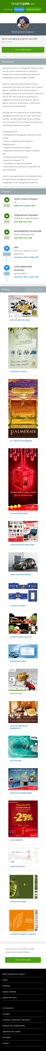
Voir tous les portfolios (34, 290)
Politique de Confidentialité (13, 1025)
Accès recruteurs (33, 9)
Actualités (6, 1037)
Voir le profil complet (23, 50)
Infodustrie (8, 1008)
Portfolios (6, 986)
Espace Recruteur (9, 997)
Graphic (23, 3)
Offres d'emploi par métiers (13, 974)
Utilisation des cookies (11, 1031)
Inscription (19, 9)
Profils (4, 980)
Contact (5, 1043)
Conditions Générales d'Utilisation (16, 1020)
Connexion (8, 9)
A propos (6, 1014)
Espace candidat (9, 991)
